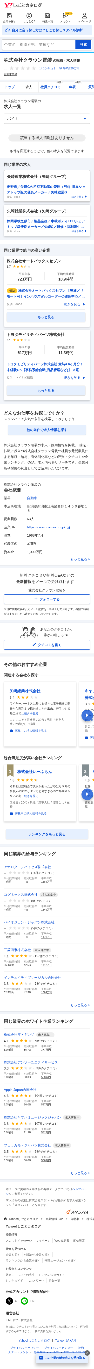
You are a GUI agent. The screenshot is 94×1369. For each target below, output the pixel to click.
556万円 (46, 1160)
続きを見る (72, 304)
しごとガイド (14, 1280)
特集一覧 (47, 21)
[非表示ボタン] (87, 1353)
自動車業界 (10, 74)
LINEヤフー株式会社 (19, 1320)
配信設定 (79, 1240)
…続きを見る (30, 713)
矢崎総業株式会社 (25, 691)
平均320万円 (71, 68)
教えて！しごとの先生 (20, 1275)
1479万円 (46, 937)
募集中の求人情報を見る (31, 730)
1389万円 (46, 992)
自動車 (32, 498)
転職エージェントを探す (60, 1260)
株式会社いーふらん (34, 772)
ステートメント (18, 1352)
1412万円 (46, 964)
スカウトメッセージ (19, 1240)
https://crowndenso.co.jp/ (46, 527)
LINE (33, 1301)
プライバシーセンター (58, 1348)
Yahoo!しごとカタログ (23, 1219)
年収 (75, 85)
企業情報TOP (54, 1219)
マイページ (84, 21)
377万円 (46, 1049)
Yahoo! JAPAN (65, 1340)
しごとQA (29, 21)
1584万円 (46, 881)
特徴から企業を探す (37, 1254)
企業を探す (9, 21)
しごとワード (36, 1280)
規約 (81, 1348)
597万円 (46, 1104)
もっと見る (78, 559)
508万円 (46, 1077)
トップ (10, 87)
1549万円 (46, 909)
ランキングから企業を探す (23, 1260)
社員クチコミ (50, 85)
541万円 (46, 1132)
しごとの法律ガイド (52, 1275)
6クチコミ (49, 68)
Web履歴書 (61, 1240)
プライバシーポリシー (24, 1348)
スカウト (65, 21)
